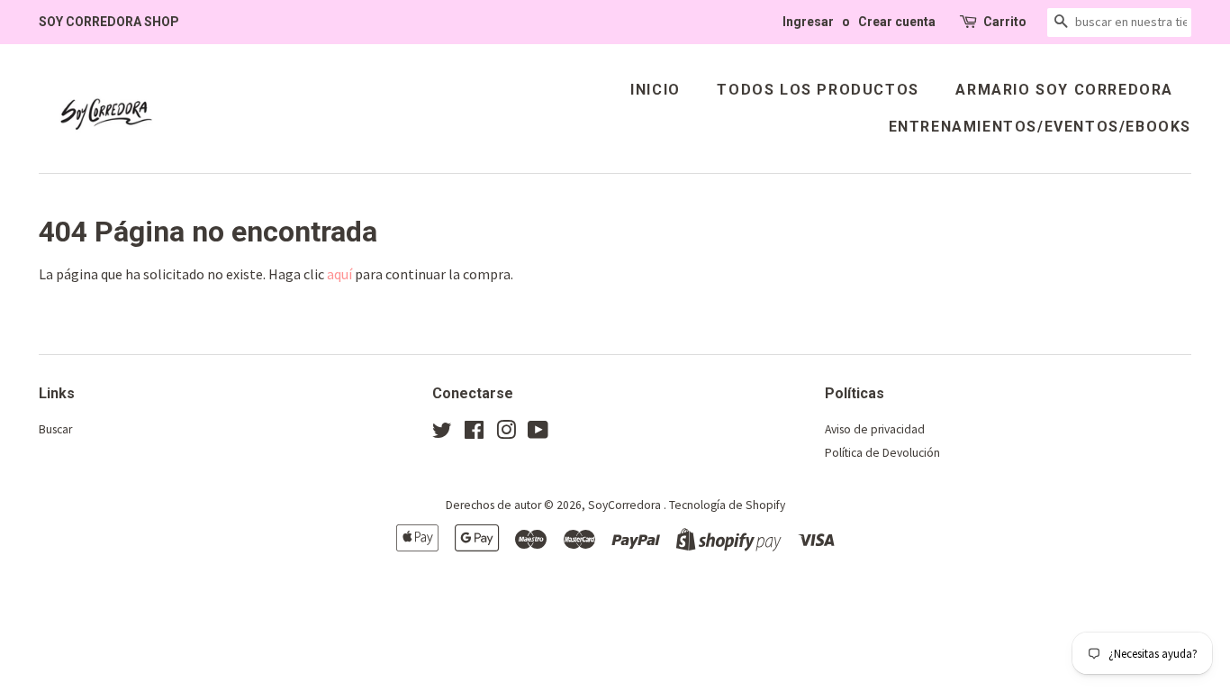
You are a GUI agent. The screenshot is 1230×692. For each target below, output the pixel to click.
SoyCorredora (626, 505)
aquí (339, 274)
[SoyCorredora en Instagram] (506, 434)
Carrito (1005, 21)
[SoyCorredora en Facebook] (474, 434)
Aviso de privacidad (875, 429)
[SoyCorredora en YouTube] (538, 434)
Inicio (655, 89)
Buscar (55, 429)
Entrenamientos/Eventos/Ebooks (1040, 126)
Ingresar (808, 21)
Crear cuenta (897, 21)
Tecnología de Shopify (727, 505)
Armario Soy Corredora (1064, 89)
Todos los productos (817, 89)
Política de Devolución (882, 452)
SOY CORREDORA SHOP (109, 21)
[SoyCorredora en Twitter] (442, 434)
